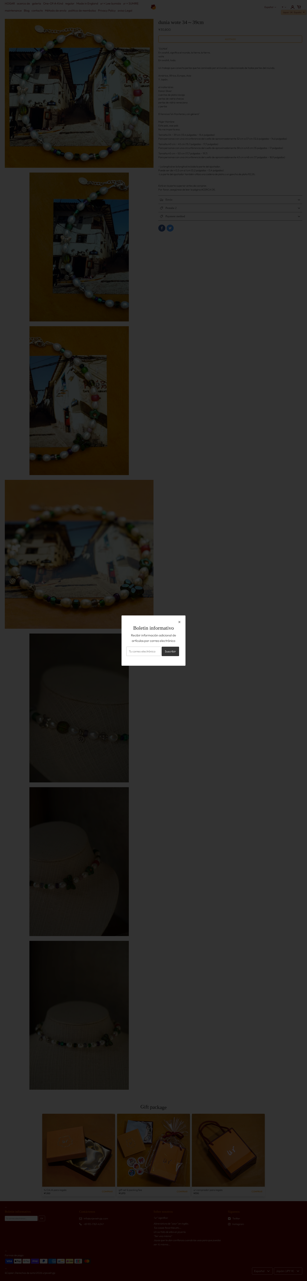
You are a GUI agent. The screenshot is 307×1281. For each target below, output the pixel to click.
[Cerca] (179, 621)
